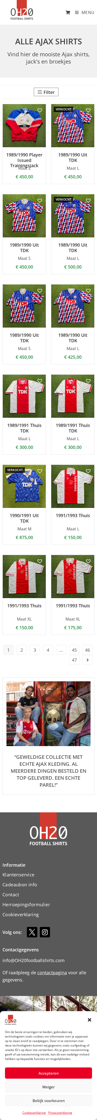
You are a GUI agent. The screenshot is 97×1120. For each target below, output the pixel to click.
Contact (10, 894)
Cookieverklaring (34, 1113)
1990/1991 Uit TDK (24, 518)
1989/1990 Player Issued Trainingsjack (24, 160)
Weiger (48, 1086)
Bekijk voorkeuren (49, 1100)
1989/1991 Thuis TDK (24, 428)
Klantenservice (18, 874)
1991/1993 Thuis (73, 515)
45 (74, 650)
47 (74, 660)
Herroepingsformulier (26, 904)
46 (87, 650)
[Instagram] (45, 932)
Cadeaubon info (19, 884)
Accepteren (49, 1073)
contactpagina (52, 973)
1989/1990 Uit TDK (72, 157)
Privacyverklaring (60, 1113)
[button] (89, 1019)
